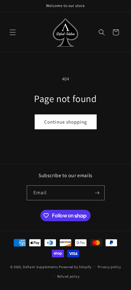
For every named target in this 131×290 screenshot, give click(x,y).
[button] (13, 32)
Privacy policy (109, 267)
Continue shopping (65, 122)
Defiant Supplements (40, 266)
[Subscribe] (97, 192)
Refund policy (68, 276)
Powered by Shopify (75, 266)
